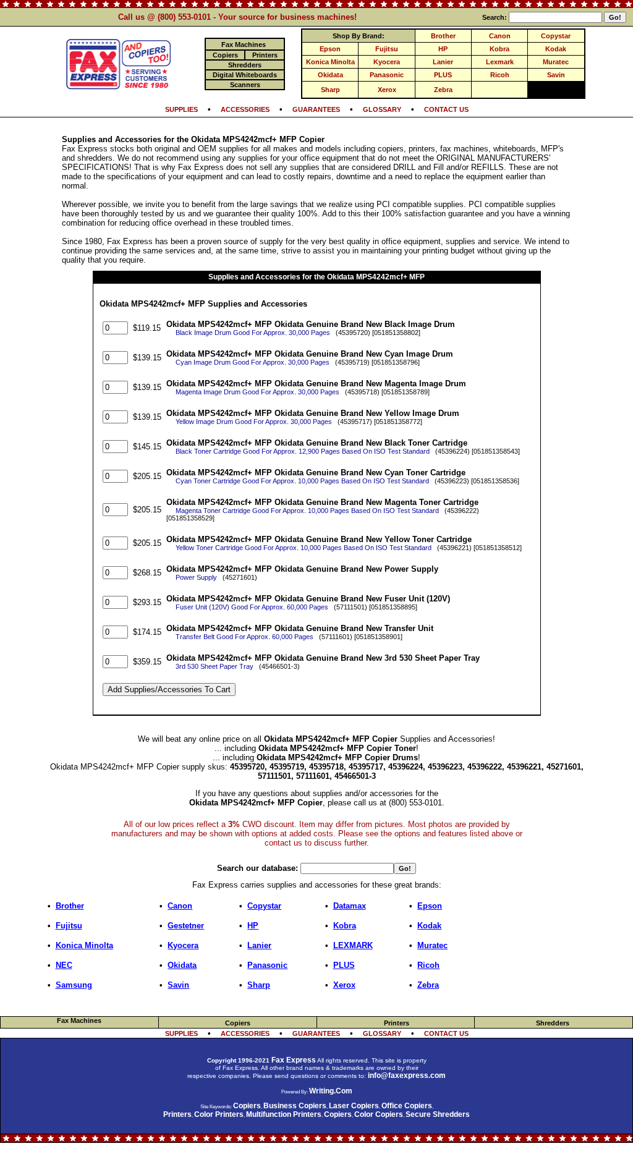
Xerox (387, 89)
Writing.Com (330, 1091)
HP (443, 49)
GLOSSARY (382, 109)
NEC (64, 965)
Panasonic (387, 74)
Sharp (330, 89)
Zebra (443, 89)
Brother (443, 36)
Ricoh (499, 74)
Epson (330, 49)
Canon (500, 36)
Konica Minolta (330, 62)
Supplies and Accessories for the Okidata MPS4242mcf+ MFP (316, 277)
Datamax (349, 905)
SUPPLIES (181, 109)
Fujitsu (386, 49)
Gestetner (186, 925)
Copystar (556, 36)
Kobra (499, 49)
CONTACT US (446, 109)
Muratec (556, 62)
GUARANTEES (316, 109)
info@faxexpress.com (407, 1075)
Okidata (330, 74)
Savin (556, 74)
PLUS (443, 74)
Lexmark (500, 62)
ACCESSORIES (245, 109)
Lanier (443, 62)
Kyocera (386, 62)
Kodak (555, 49)
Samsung (74, 985)
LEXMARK (353, 945)
